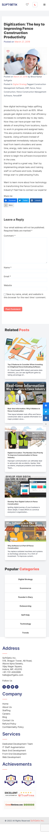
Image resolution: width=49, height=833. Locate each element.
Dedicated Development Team (17, 744)
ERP (27, 88)
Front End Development (14, 754)
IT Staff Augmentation (13, 747)
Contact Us (8, 720)
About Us (7, 707)
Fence (32, 88)
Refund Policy (9, 723)
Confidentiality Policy (13, 727)
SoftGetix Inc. (37, 820)
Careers (6, 713)
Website (8, 285)
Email (7, 276)
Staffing (6, 710)
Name (7, 267)
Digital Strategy (20, 84)
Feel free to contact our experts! (30, 190)
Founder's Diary (25, 597)
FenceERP (17, 95)
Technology (25, 624)
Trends (25, 632)
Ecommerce (25, 588)
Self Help (25, 615)
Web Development (11, 757)
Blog (4, 717)
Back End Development (14, 750)
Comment (9, 235)
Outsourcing (25, 606)
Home (5, 704)
